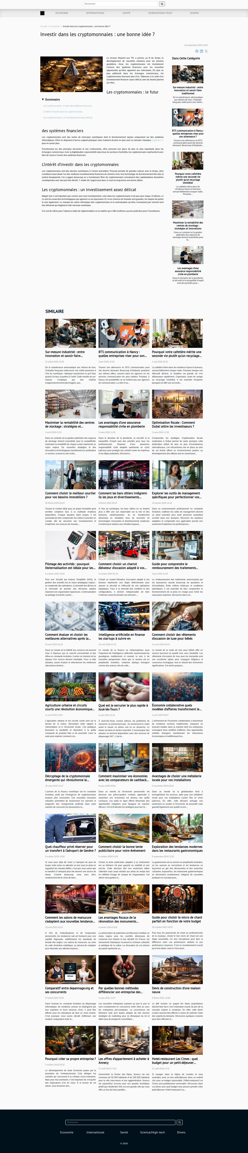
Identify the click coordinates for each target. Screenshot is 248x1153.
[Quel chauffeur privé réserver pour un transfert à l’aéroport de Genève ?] (70, 828)
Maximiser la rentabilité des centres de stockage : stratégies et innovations (188, 225)
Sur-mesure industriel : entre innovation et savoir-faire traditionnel (188, 90)
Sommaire (52, 99)
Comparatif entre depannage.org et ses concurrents (69, 990)
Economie (62, 13)
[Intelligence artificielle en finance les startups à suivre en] (124, 616)
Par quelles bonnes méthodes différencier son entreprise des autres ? (119, 992)
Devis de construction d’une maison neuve (176, 990)
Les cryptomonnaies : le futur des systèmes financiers (67, 106)
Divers (194, 13)
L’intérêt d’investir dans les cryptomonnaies (63, 112)
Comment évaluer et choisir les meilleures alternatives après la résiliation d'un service (66, 638)
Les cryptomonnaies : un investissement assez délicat (67, 118)
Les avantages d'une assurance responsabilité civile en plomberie (188, 271)
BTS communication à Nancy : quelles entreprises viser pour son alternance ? (188, 133)
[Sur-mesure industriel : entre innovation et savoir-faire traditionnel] (187, 74)
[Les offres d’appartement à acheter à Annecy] (124, 1040)
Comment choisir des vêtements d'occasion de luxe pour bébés (174, 637)
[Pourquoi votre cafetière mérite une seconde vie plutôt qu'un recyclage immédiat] (187, 161)
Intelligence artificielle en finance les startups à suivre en (122, 637)
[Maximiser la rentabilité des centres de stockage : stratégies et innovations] (187, 209)
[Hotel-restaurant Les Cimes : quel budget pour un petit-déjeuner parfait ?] (177, 1040)
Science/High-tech (160, 13)
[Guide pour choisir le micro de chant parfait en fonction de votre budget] (177, 899)
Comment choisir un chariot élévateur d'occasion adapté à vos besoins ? (121, 568)
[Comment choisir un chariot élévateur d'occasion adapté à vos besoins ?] (124, 545)
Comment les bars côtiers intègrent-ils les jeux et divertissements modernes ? (123, 497)
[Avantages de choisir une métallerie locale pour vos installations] (177, 757)
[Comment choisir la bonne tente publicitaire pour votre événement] (124, 828)
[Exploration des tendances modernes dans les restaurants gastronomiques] (177, 828)
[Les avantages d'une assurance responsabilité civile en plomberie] (187, 255)
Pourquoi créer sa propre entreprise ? (70, 1059)
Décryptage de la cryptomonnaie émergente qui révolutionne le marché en (67, 780)
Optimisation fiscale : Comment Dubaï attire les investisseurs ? (173, 424)
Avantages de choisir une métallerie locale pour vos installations (176, 778)
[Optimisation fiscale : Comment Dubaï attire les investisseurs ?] (177, 404)
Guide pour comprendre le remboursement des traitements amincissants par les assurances (174, 568)
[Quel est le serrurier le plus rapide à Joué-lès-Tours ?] (124, 687)
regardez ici (158, 140)
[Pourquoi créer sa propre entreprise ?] (70, 1040)
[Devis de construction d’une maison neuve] (177, 969)
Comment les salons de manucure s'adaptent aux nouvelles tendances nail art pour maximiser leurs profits (70, 921)
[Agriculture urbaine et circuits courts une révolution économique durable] (70, 687)
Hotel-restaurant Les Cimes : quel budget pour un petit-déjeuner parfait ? (175, 1063)
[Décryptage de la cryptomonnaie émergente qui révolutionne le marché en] (70, 757)
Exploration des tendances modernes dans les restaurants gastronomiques (177, 849)
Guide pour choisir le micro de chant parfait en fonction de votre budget (177, 919)
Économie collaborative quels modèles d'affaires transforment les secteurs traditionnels (176, 709)
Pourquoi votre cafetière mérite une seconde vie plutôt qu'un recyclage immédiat (188, 178)
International (95, 13)
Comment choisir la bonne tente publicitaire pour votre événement (122, 849)
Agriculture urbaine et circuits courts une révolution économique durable (68, 709)
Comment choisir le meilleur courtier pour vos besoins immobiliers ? (70, 495)
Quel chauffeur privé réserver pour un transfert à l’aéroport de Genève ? (70, 849)
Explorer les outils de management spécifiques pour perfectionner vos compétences (176, 497)
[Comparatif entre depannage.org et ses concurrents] (70, 969)
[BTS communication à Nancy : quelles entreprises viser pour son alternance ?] (187, 117)
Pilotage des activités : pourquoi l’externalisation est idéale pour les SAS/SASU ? (69, 568)
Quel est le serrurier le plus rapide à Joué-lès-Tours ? (123, 707)
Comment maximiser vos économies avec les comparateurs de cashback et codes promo (123, 780)
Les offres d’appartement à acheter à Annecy (124, 1061)
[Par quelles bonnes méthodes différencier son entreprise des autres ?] (124, 969)
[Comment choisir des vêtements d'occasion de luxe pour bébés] (177, 616)
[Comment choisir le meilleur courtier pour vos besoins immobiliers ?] (70, 475)
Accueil (43, 26)
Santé (126, 13)
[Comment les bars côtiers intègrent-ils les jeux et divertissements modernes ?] (124, 475)
